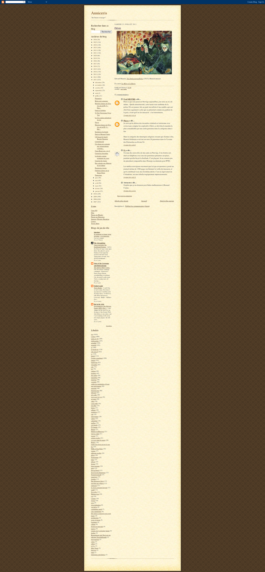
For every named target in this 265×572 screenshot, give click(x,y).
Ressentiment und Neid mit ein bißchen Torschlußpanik (101, 536)
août (96, 93)
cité (92, 414)
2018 (95, 61)
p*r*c (93, 546)
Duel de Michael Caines (102, 134)
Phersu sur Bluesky (97, 215)
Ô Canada (94, 427)
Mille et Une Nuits (97, 449)
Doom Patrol (95, 470)
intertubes (94, 378)
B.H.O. (93, 442)
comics (93, 336)
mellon (93, 423)
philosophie (95, 341)
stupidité (93, 388)
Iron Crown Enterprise (98, 472)
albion (93, 462)
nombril (93, 345)
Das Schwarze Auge (97, 481)
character (94, 485)
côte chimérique (96, 511)
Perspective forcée (101, 168)
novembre (98, 85)
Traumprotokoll (96, 475)
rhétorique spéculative (98, 555)
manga (93, 529)
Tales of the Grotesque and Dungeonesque (101, 264)
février (97, 188)
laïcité (93, 356)
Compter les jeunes (101, 161)
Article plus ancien (167, 201)
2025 (95, 42)
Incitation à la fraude (101, 132)
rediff (93, 490)
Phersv (126, 120)
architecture (95, 518)
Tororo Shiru (95, 223)
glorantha (94, 365)
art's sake (94, 395)
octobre (97, 88)
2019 (95, 58)
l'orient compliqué (97, 358)
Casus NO (94, 210)
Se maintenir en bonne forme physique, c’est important (102, 235)
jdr (92, 334)
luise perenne (95, 466)
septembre (98, 90)
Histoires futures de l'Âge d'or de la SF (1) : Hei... (103, 127)
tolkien (93, 410)
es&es (93, 544)
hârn (92, 460)
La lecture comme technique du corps (102, 157)
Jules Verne (94, 548)
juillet (97, 96)
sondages (94, 412)
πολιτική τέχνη (96, 397)
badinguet (94, 362)
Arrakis (93, 479)
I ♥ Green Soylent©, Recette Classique (101, 138)
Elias (92, 213)
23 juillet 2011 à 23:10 (130, 115)
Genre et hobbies (100, 110)
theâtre (93, 533)
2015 (95, 69)
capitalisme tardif (96, 509)
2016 (95, 66)
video (93, 542)
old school (94, 352)
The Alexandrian (99, 243)
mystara (93, 399)
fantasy (93, 360)
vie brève (94, 507)
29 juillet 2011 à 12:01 (130, 191)
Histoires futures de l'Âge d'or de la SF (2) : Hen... (103, 105)
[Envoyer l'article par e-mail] (132, 87)
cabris (93, 418)
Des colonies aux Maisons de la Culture (103, 164)
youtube (93, 382)
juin (96, 178)
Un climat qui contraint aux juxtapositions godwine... (102, 146)
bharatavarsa (95, 390)
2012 (95, 77)
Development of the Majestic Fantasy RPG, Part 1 (102, 307)
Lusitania (94, 522)
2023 (95, 47)
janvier (97, 191)
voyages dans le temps (98, 440)
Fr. (125, 150)
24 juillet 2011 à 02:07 (130, 145)
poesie (93, 436)
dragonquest (95, 539)
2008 (95, 199)
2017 (95, 64)
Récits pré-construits (101, 101)
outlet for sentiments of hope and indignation (100, 385)
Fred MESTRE (129, 99)
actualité (93, 343)
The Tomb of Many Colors (102, 268)
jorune (93, 451)
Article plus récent (121, 201)
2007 (95, 202)
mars (97, 186)
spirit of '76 (94, 339)
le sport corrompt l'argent (99, 488)
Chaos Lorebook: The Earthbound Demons (100, 246)
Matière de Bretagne (97, 431)
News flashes (98, 288)
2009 (95, 196)
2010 (95, 194)
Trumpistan (94, 457)
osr (92, 496)
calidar (93, 524)
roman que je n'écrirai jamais (100, 531)
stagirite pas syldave (97, 483)
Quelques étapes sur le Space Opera (102, 171)
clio (92, 367)
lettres (93, 408)
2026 (95, 39)
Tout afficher (109, 326)
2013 (95, 74)
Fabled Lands (98, 286)
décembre (98, 82)
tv (91, 354)
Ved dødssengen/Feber (135, 78)
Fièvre (97, 122)
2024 (95, 45)
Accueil (144, 201)
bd (92, 369)
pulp (92, 552)
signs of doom (95, 520)
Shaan (93, 429)
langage (93, 550)
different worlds (96, 453)
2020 (95, 55)
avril (97, 183)
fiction (93, 464)
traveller (93, 405)
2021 (95, 53)
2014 (95, 72)
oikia (92, 401)
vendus (93, 498)
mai (96, 180)
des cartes (94, 375)
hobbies (93, 373)
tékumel (93, 393)
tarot (92, 468)
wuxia (93, 500)
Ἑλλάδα (94, 492)
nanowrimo (94, 416)
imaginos (97, 232)
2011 (95, 80)
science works (95, 438)
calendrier (94, 421)
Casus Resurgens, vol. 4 (102, 151)
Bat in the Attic (99, 304)
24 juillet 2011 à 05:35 (130, 177)
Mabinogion (95, 494)
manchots (94, 477)
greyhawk (94, 425)
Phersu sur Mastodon (97, 217)
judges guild (95, 434)
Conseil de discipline (101, 153)
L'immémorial (99, 141)
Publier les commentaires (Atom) (137, 206)
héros (93, 455)
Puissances (98, 98)
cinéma (93, 371)
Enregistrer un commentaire (124, 196)
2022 (95, 50)
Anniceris (99, 12)
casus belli (94, 403)
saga (92, 503)
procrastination (96, 505)
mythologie (94, 349)
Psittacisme (98, 175)
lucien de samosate (97, 526)
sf (91, 347)
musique (93, 380)
